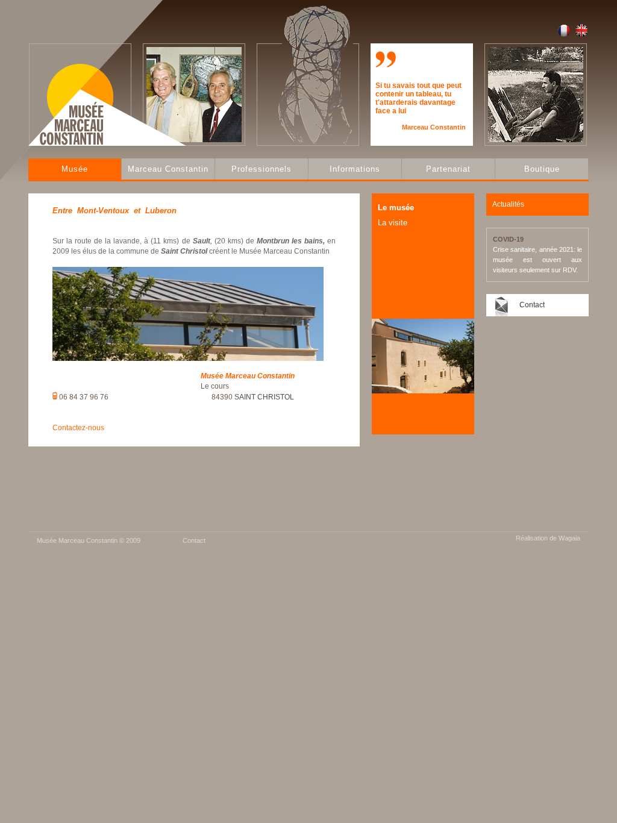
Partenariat (448, 169)
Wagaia (569, 538)
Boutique (542, 169)
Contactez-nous (78, 428)
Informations (355, 169)
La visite (392, 222)
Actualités (508, 204)
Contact (532, 305)
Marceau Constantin (168, 169)
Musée (74, 169)
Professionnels (261, 169)
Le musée (396, 207)
